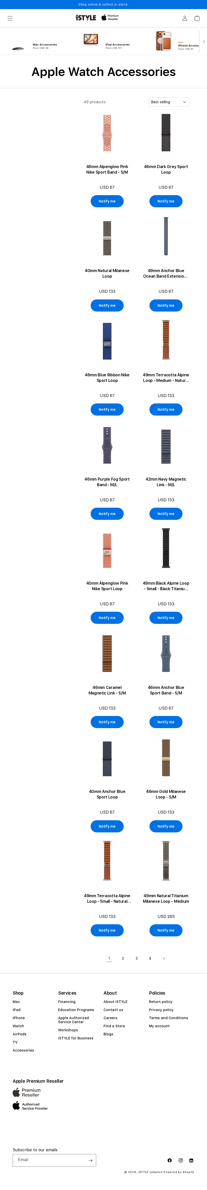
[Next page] (163, 958)
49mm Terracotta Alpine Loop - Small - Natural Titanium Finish (107, 898)
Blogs (108, 1034)
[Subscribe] (90, 1160)
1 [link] (109, 958)
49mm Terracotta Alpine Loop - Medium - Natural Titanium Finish (166, 378)
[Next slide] (203, 41)
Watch (18, 1026)
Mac (16, 1002)
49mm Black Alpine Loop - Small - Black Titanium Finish (166, 586)
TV (15, 1042)
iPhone (19, 1018)
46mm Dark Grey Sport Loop (166, 169)
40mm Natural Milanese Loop (107, 273)
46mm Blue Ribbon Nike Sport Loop (107, 378)
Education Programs (76, 1010)
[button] (10, 18)
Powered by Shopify (179, 1172)
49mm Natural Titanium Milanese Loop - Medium (166, 898)
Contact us (113, 1010)
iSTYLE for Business (75, 1038)
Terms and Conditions (168, 1018)
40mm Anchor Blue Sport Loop (107, 794)
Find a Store (114, 1026)
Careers (110, 1018)
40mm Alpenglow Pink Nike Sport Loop (107, 586)
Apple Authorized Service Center (73, 1020)
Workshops (68, 1030)
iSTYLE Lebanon (150, 1172)
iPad (16, 1010)
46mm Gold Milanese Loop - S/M (166, 794)
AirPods (20, 1034)
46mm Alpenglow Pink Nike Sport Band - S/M (107, 169)
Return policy (160, 1002)
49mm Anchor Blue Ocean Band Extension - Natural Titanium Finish (166, 273)
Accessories (23, 1050)
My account (159, 1026)
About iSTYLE (115, 1002)
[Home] (85, 17)
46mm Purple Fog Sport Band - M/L (107, 482)
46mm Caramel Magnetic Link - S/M (107, 690)
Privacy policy (161, 1010)
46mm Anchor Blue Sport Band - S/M (166, 690)
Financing (66, 1002)
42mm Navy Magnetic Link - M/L (166, 482)
